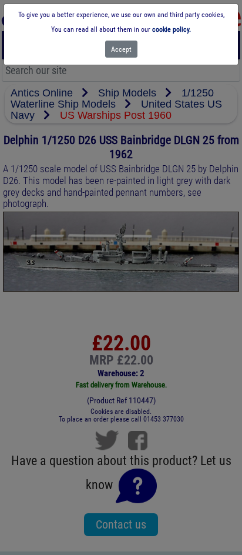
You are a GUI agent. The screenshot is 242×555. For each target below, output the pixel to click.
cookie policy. (171, 29)
